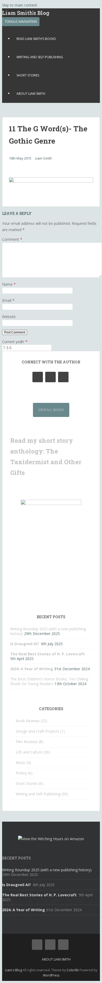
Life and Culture (29, 752)
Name (9, 284)
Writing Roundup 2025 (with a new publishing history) (47, 869)
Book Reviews (28, 720)
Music (21, 762)
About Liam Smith (30, 93)
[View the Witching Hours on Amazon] (51, 838)
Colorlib (73, 970)
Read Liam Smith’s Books (36, 39)
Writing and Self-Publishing (39, 57)
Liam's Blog (13, 970)
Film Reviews (27, 741)
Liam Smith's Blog (25, 12)
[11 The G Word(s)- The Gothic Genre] (51, 181)
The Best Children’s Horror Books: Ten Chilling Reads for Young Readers (49, 681)
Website (9, 316)
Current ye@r (14, 341)
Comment (12, 239)
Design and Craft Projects (37, 731)
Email (8, 300)
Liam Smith (43, 158)
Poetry (21, 772)
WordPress (51, 975)
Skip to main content (19, 5)
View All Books (51, 410)
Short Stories (27, 75)
